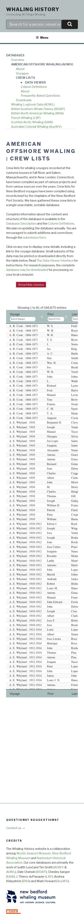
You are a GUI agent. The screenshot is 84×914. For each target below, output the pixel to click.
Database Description (21, 223)
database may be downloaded (27, 270)
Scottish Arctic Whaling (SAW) (32, 122)
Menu (44, 37)
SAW (10, 876)
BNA (26, 881)
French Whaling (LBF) (26, 118)
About (20, 69)
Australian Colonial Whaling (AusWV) (36, 127)
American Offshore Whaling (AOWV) (42, 64)
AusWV (62, 881)
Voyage (15, 314)
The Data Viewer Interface (55, 260)
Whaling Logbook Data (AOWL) (33, 104)
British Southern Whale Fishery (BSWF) (38, 109)
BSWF (41, 872)
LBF (49, 876)
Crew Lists (25, 78)
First (50, 314)
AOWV (59, 867)
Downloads (24, 100)
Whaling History (33, 9)
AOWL (10, 872)
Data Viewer (35, 82)
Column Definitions (34, 87)
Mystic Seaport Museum (34, 853)
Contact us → (15, 828)
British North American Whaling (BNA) (37, 113)
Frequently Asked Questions (40, 95)
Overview (17, 60)
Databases (15, 55)
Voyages (22, 73)
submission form (34, 237)
